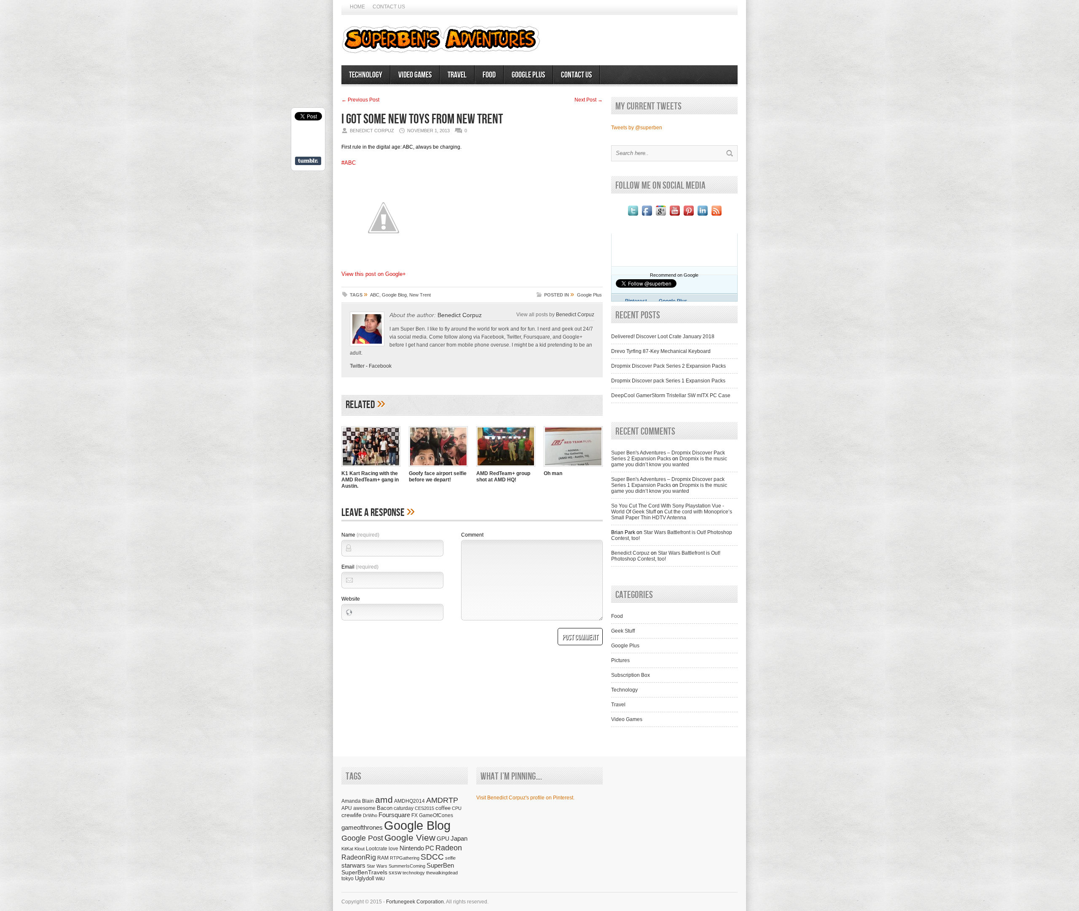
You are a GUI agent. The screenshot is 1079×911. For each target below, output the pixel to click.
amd (384, 799)
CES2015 (424, 808)
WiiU (380, 878)
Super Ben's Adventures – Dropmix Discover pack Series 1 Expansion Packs (668, 482)
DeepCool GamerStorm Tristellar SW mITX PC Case (670, 395)
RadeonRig (358, 857)
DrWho (370, 815)
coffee (443, 808)
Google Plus (528, 75)
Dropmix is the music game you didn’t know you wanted (669, 462)
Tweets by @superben (636, 128)
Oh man (553, 473)
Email (359, 567)
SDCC (432, 856)
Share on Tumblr (308, 161)
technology (414, 872)
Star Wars (377, 865)
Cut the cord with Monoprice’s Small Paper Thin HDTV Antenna (671, 515)
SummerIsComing (407, 865)
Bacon (384, 808)
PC (429, 848)
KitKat (347, 848)
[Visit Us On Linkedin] (702, 216)
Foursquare (394, 814)
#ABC (348, 163)
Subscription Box (630, 675)
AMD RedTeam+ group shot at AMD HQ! (503, 476)
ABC (374, 294)
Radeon (448, 847)
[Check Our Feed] (716, 216)
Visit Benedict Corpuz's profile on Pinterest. (525, 798)
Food (489, 75)
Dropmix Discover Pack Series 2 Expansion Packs (668, 366)
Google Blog (394, 294)
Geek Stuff (623, 631)
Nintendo (412, 848)
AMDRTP (442, 800)
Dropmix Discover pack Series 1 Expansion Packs (668, 381)
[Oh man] (573, 467)
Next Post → (588, 100)
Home (357, 7)
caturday (403, 808)
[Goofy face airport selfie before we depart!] (438, 467)
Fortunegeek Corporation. (415, 902)
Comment (472, 535)
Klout (359, 848)
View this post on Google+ (373, 274)
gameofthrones (362, 827)
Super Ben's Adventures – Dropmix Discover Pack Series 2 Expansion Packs (668, 456)
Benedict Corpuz (460, 315)
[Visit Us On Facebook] (647, 216)
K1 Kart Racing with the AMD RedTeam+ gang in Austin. (370, 479)
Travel (457, 75)
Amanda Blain (357, 801)
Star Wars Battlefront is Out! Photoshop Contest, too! (665, 556)
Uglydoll (364, 879)
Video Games (415, 75)
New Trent (420, 294)
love (393, 848)
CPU (457, 808)
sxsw (395, 872)
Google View (409, 838)
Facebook (380, 366)
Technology (365, 75)
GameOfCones (436, 815)
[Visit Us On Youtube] (675, 216)
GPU (443, 838)
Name (360, 535)
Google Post (362, 838)
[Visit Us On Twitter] (633, 216)
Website (350, 599)
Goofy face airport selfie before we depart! (438, 476)
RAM (383, 857)
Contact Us (389, 7)
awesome (364, 808)
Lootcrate (376, 848)
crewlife (351, 815)
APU (346, 808)
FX (414, 815)
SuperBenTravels (364, 872)
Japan (459, 838)
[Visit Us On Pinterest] (688, 216)
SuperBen (440, 865)
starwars (353, 865)
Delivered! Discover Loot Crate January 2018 (662, 336)
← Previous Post (360, 100)
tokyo (347, 878)
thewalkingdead (442, 872)
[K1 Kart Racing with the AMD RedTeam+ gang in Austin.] (370, 467)
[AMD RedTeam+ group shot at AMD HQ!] (505, 467)
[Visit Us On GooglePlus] (661, 216)
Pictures (620, 660)
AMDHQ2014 (409, 801)
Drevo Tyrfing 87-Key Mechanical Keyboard (661, 351)
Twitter (357, 366)
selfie (450, 857)
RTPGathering (404, 857)
